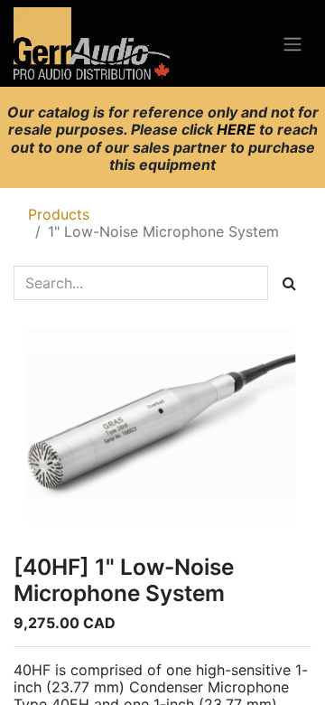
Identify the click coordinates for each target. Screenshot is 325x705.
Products (58, 214)
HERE (238, 129)
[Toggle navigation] (292, 43)
